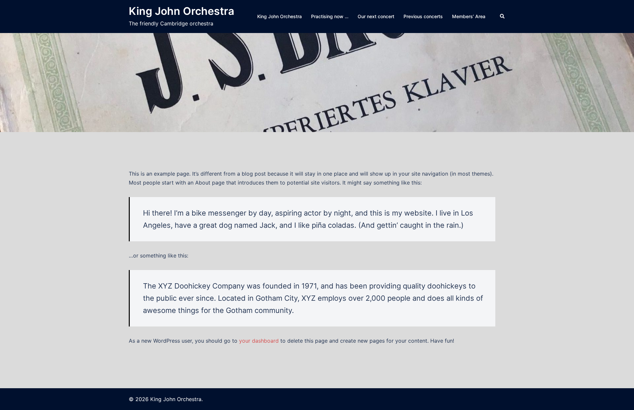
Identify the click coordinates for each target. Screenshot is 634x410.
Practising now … (329, 16)
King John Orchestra (181, 11)
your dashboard (259, 340)
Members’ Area (468, 16)
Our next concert (376, 16)
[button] (502, 16)
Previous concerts (423, 16)
